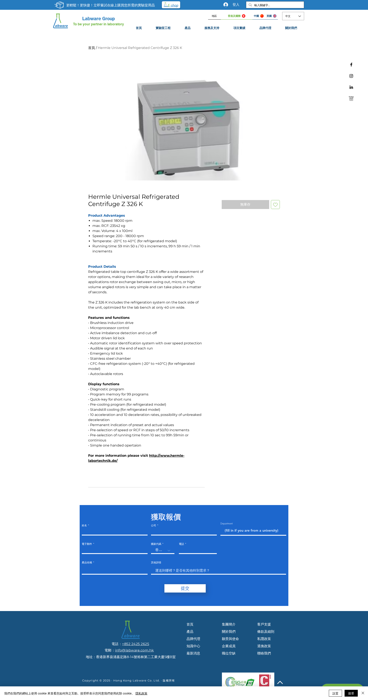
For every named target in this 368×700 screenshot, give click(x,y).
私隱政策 (264, 638)
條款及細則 (265, 631)
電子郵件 (87, 544)
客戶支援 (264, 624)
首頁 (91, 48)
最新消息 (193, 653)
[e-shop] (351, 98)
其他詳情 (156, 562)
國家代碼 (156, 544)
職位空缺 (229, 653)
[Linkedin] (351, 87)
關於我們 (229, 631)
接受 (351, 693)
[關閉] (362, 693)
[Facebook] (351, 64)
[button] (212, 28)
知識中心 (193, 646)
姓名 (84, 525)
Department (226, 523)
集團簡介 (229, 624)
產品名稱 (87, 562)
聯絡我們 (264, 653)
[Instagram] (351, 75)
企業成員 (229, 646)
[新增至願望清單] (275, 204)
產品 (190, 631)
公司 (153, 525)
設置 (335, 693)
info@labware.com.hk (134, 650)
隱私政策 (141, 693)
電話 (181, 544)
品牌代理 (193, 638)
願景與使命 (230, 638)
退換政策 (264, 646)
